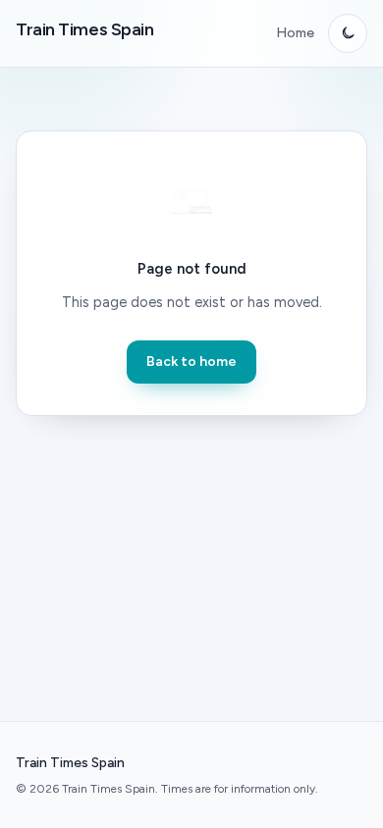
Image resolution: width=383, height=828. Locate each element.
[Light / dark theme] (347, 33)
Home (295, 33)
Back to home (191, 361)
